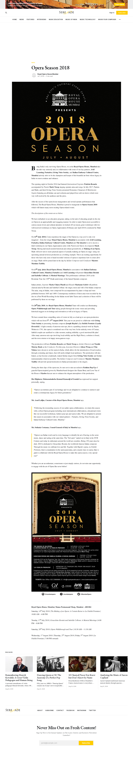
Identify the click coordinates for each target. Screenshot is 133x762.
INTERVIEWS (41, 19)
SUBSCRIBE (49, 710)
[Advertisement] (66, 40)
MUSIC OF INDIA (71, 19)
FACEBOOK (70, 710)
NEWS (21, 19)
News (33, 62)
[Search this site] (6, 12)
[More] (119, 19)
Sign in (111, 13)
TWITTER (92, 710)
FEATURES (30, 19)
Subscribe (122, 13)
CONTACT (60, 710)
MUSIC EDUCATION (56, 19)
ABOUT (40, 710)
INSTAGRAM (81, 710)
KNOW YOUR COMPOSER (107, 19)
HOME (14, 19)
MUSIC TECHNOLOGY (87, 19)
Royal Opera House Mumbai (47, 74)
